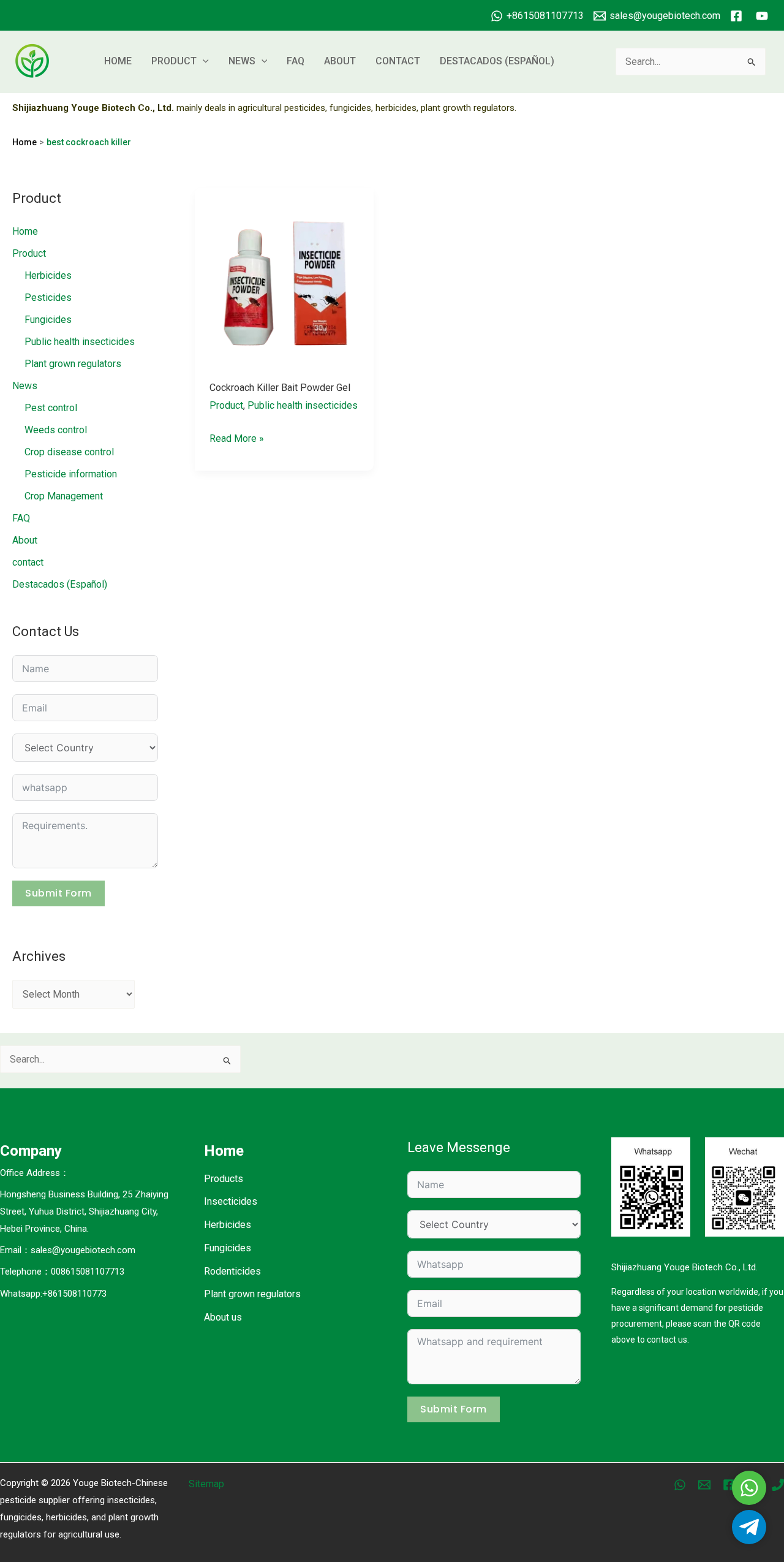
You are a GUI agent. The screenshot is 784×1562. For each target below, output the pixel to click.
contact (397, 61)
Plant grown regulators (72, 364)
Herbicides (48, 275)
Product (174, 61)
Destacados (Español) (497, 61)
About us (223, 1317)
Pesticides (48, 297)
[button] (203, 61)
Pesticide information (70, 474)
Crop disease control (69, 452)
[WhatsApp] (680, 1485)
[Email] (704, 1485)
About (340, 61)
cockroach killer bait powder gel (279, 387)
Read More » (236, 440)
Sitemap (206, 1484)
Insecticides (230, 1201)
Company (31, 1150)
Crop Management (63, 496)
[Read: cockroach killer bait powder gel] (284, 276)
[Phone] (778, 1485)
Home (118, 61)
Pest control (50, 408)
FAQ (295, 61)
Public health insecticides (79, 341)
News (241, 61)
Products (223, 1179)
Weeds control (55, 430)
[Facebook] (729, 1485)
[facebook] (738, 16)
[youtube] (764, 16)
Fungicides (48, 319)
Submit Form (58, 893)
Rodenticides (232, 1271)
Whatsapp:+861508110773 (53, 1293)
